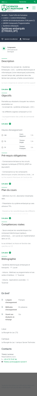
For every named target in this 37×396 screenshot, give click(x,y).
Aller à (3, 2)
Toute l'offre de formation (18, 15)
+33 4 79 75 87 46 (10, 359)
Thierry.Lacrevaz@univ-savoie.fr (15, 362)
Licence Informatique (18, 18)
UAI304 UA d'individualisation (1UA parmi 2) (19, 20)
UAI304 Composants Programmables (16, 23)
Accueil (4, 15)
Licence (5, 18)
